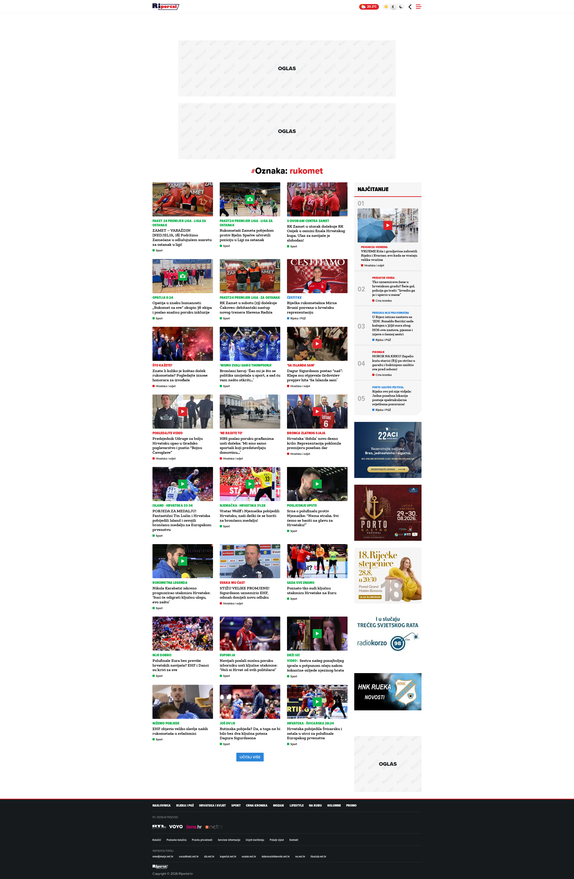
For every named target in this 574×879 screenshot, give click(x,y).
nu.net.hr (300, 856)
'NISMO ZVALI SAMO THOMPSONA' (246, 365)
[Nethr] (214, 826)
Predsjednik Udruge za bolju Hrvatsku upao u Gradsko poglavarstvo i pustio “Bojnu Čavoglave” (177, 445)
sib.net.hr (209, 856)
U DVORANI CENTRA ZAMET (308, 220)
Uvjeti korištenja (255, 840)
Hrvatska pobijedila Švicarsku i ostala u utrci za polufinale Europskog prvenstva (314, 733)
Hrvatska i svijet (166, 386)
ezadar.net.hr (249, 856)
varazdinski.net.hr (189, 856)
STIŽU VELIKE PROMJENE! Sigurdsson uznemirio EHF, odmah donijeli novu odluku (245, 593)
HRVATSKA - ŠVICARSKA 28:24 (310, 723)
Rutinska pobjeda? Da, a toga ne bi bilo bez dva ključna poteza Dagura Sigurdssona (250, 733)
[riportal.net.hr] (160, 866)
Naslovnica (161, 805)
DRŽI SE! (293, 655)
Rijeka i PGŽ (298, 318)
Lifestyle (297, 805)
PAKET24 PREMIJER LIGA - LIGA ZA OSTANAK (246, 223)
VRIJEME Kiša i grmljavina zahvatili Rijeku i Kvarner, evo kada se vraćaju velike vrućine (389, 255)
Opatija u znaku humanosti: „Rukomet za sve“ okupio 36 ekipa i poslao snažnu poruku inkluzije (182, 307)
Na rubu (315, 805)
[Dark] (401, 7)
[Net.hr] (159, 826)
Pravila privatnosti (202, 840)
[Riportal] (165, 6)
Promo (351, 805)
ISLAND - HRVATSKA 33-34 (172, 505)
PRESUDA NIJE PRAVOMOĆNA (390, 313)
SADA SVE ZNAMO (300, 582)
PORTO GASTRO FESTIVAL (388, 387)
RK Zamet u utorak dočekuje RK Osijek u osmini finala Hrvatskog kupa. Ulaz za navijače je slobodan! (316, 233)
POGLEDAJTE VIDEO (167, 433)
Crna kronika (384, 301)
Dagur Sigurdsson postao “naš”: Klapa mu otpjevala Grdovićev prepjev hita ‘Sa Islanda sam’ (315, 375)
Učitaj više (250, 757)
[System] (393, 7)
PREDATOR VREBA (383, 278)
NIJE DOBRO (161, 655)
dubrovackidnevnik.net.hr (276, 856)
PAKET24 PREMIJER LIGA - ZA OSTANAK (250, 297)
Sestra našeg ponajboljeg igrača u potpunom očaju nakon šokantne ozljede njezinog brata (316, 665)
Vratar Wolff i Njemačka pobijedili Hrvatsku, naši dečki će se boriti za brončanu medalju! (249, 515)
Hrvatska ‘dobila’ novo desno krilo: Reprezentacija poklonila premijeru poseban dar (314, 443)
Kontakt (293, 840)
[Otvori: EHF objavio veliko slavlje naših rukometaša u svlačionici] (182, 702)
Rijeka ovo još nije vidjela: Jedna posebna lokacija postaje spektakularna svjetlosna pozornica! (391, 397)
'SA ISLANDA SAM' (301, 365)
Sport (159, 250)
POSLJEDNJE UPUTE (302, 505)
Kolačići (156, 840)
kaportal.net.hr (228, 856)
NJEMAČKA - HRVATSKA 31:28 (243, 505)
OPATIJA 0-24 (162, 297)
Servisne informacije (229, 840)
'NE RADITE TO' (231, 433)
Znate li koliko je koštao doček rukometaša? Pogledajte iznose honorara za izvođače (180, 375)
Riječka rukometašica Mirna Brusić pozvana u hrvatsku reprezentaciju (312, 307)
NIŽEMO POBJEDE (165, 723)
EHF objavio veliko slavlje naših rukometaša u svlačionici (180, 731)
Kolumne (334, 805)
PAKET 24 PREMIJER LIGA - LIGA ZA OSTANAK (179, 223)
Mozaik (278, 805)
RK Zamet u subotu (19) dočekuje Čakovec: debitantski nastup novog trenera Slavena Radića (248, 307)
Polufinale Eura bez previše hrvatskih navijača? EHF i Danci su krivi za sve (180, 665)
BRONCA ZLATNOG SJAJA (306, 433)
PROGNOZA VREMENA (374, 247)
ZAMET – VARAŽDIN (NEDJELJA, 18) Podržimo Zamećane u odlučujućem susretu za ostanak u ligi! (182, 237)
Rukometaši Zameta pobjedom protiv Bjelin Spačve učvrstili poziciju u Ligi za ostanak (247, 235)
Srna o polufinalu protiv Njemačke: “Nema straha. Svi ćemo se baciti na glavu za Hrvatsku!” (313, 517)
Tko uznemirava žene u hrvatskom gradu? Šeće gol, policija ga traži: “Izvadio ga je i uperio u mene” (393, 288)
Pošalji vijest (277, 840)
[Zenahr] (194, 826)
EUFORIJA (227, 655)
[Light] (386, 7)
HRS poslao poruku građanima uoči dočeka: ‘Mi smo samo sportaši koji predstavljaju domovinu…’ (247, 445)
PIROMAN (378, 352)
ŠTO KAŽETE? (162, 365)
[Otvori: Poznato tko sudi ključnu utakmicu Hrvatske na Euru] (317, 561)
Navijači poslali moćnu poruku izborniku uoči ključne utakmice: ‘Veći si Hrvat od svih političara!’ (248, 665)
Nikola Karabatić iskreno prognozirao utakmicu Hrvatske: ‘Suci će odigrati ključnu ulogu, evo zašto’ (181, 595)
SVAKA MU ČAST (232, 582)
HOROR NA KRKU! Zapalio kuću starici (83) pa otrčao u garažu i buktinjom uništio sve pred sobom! (393, 362)
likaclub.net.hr (318, 856)
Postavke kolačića (177, 840)
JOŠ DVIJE (227, 723)
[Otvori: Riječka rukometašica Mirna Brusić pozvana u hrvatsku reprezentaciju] (317, 276)
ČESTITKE (294, 297)
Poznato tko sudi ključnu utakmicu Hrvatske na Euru (311, 590)
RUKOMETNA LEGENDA (169, 582)
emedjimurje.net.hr (162, 856)
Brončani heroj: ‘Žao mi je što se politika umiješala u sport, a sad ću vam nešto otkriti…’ (250, 375)
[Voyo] (176, 826)
